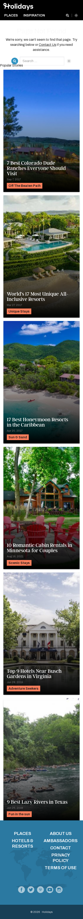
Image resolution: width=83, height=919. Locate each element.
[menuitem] (12, 15)
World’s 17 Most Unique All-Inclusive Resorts (37, 296)
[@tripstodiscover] (30, 891)
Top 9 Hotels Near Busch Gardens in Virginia (34, 673)
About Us (61, 833)
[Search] (67, 15)
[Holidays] (49, 891)
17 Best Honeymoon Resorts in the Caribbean (37, 422)
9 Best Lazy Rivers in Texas (37, 802)
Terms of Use (61, 867)
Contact (60, 848)
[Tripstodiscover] (40, 891)
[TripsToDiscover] (21, 891)
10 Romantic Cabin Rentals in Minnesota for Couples (39, 547)
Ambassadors (60, 840)
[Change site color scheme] (76, 15)
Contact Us (47, 44)
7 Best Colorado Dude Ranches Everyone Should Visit (36, 168)
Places (22, 833)
